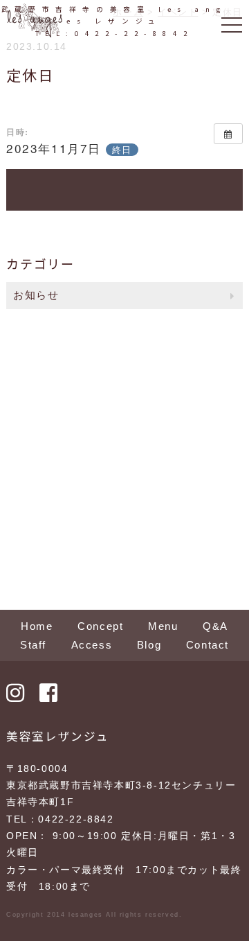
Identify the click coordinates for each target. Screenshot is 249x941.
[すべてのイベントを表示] (228, 133)
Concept (100, 626)
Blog (149, 645)
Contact (207, 645)
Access (92, 645)
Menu (163, 626)
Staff (33, 645)
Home (37, 626)
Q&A (215, 626)
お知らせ (36, 295)
